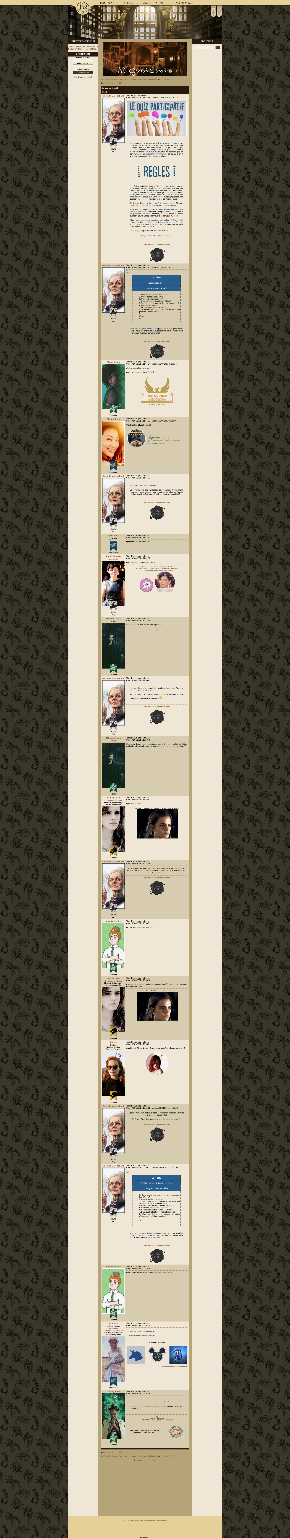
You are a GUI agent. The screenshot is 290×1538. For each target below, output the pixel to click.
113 (124, 83)
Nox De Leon (113, 797)
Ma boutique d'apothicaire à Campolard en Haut (158, 567)
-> (127, 83)
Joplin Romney (113, 556)
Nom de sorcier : (83, 58)
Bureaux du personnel (128, 79)
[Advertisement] (207, 97)
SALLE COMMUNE (158, 1420)
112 (120, 83)
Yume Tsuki (113, 535)
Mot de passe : (83, 63)
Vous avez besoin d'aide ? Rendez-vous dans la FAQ (145, 1521)
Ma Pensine (151, 436)
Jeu (104, 92)
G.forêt (167, 440)
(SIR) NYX (169, 1420)
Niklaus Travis (113, 618)
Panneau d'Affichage (83, 41)
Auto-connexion (84, 69)
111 (117, 83)
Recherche (207, 41)
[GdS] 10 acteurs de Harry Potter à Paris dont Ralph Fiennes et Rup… (83, 48)
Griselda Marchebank (113, 96)
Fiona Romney (143, 568)
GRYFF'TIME (146, 1420)
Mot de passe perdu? (83, 77)
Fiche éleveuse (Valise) (165, 570)
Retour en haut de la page (145, 1460)
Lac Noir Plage (175, 440)
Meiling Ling (113, 419)
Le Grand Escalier (108, 79)
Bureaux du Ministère (149, 79)
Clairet (113, 1042)
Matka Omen (113, 362)
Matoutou (113, 1323)
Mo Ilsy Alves (113, 1391)
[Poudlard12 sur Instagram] (219, 9)
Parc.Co (150, 440)
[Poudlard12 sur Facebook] (213, 9)
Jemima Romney (150, 570)
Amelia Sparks (113, 921)
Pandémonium (158, 440)
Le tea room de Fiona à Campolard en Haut (164, 568)
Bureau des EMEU (168, 79)
